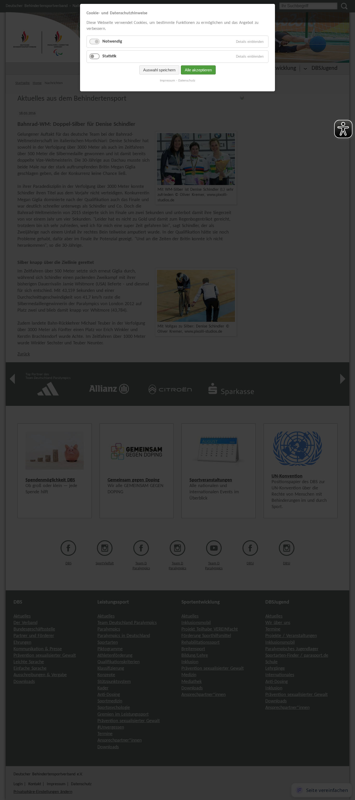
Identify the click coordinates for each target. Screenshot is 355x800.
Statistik (109, 56)
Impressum (167, 80)
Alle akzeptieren (198, 70)
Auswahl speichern (159, 70)
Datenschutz (186, 80)
